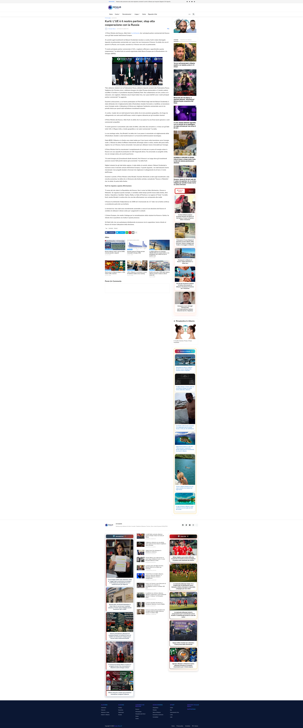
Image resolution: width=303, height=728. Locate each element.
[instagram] (193, 525)
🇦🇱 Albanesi (190, 191)
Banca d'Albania (157, 712)
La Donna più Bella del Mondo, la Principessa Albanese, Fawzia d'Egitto (155, 603)
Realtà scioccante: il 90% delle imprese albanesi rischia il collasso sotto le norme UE (159, 273)
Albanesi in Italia (105, 712)
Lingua (137, 14)
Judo (171, 717)
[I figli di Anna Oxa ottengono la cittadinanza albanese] (140, 552)
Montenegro (138, 711)
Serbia (137, 718)
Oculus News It (118, 726)
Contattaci (187, 726)
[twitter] (189, 2)
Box (171, 710)
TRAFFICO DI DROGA (186, 40)
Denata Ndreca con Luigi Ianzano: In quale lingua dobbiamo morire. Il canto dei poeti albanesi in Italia (155, 559)
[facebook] (187, 2)
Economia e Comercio (158, 714)
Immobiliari (155, 717)
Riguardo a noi (152, 14)
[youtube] (192, 2)
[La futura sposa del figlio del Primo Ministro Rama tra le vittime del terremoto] (140, 567)
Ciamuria (103, 710)
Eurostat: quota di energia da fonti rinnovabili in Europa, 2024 (136, 252)
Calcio (144, 14)
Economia (120, 710)
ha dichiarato (135, 33)
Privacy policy (180, 726)
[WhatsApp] (127, 232)
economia (114, 18)
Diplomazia (121, 712)
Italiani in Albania (105, 714)
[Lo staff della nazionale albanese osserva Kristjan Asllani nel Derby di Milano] (140, 536)
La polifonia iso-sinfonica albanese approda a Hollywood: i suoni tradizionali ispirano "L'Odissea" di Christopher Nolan (156, 595)
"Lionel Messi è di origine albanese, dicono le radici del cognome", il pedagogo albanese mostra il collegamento (154, 576)
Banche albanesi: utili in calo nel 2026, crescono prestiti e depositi (115, 252)
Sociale (120, 714)
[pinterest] (194, 2)
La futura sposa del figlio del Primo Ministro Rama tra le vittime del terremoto (154, 567)
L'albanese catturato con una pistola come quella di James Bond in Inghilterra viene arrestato (156, 544)
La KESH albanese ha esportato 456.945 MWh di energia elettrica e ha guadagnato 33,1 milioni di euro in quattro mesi (159, 254)
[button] (189, 14)
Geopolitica (155, 707)
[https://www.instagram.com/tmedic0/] (196, 525)
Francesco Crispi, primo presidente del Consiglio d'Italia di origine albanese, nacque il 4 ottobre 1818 (155, 611)
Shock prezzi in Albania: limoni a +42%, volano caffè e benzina (115, 272)
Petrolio (155, 710)
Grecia (136, 716)
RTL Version (195, 726)
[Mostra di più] (136, 232)
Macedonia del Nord (140, 714)
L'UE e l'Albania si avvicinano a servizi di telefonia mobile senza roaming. (137, 272)
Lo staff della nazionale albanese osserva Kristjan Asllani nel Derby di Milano (155, 536)
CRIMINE (176, 40)
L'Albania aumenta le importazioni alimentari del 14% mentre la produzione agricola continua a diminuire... (142, 1)
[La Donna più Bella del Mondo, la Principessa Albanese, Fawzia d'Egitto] (140, 604)
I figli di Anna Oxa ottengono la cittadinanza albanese (153, 551)
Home (111, 14)
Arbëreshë (103, 707)
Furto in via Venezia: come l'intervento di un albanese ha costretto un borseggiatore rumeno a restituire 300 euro (156, 586)
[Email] (133, 232)
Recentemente (126, 14)
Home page (108, 18)
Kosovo (115, 228)
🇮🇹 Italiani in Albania (180, 191)
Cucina (117, 14)
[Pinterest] (130, 232)
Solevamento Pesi (174, 712)
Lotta (171, 714)
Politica (120, 707)
